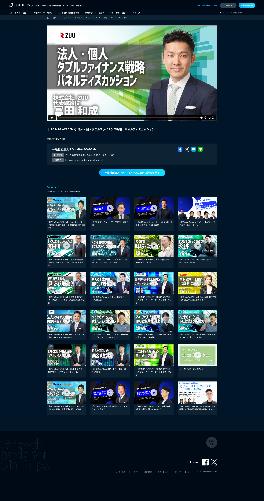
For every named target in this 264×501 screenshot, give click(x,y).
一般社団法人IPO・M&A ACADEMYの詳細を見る (132, 172)
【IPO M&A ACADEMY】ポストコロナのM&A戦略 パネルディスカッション (65, 370)
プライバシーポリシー (183, 472)
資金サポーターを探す (43, 12)
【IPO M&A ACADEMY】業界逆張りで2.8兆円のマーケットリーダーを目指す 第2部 (153, 371)
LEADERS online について (207, 5)
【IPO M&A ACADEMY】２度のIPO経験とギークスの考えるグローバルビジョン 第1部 (66, 262)
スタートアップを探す (18, 12)
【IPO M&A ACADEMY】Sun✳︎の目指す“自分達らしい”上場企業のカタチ (197, 298)
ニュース (136, 12)
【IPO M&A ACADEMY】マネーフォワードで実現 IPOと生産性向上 (154, 336)
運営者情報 (148, 472)
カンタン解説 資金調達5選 (191, 368)
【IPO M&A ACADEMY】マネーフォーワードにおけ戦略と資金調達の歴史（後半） (66, 408)
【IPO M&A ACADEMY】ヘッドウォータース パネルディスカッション (110, 336)
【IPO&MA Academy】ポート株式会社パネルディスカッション (197, 223)
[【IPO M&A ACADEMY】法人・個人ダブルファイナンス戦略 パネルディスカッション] (193, 149)
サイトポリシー (163, 472)
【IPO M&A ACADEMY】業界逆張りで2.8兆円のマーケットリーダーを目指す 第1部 (153, 300)
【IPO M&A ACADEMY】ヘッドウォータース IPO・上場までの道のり (197, 336)
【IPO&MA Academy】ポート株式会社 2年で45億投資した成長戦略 (154, 223)
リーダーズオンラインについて (127, 472)
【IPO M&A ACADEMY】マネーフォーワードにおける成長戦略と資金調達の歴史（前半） (66, 225)
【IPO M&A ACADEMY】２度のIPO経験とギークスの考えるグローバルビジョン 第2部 (66, 300)
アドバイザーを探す (118, 12)
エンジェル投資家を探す (68, 12)
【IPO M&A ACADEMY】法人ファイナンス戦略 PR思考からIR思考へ (66, 336)
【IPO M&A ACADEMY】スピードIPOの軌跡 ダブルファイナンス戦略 (109, 261)
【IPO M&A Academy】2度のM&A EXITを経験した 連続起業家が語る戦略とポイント (197, 409)
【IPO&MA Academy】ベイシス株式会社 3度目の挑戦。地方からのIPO (154, 408)
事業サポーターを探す (94, 12)
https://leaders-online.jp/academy (82, 159)
